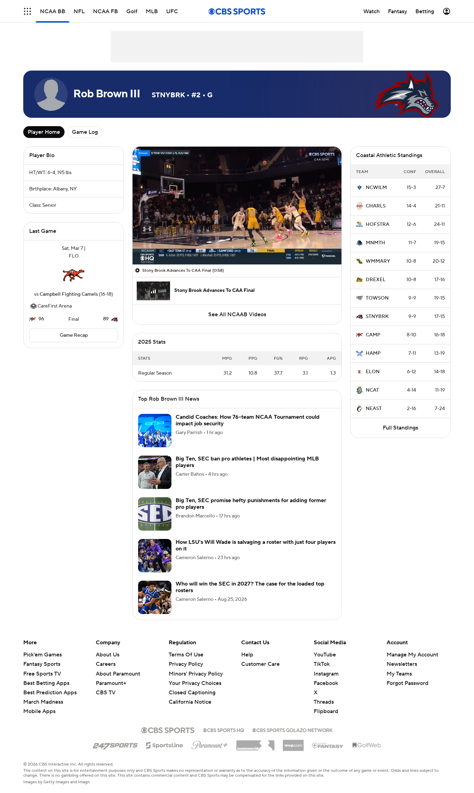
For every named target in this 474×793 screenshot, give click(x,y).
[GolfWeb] (366, 745)
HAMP (373, 353)
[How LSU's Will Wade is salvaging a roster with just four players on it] (154, 555)
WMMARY (378, 261)
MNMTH (375, 243)
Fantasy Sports (41, 664)
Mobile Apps (39, 711)
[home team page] (73, 275)
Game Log (85, 132)
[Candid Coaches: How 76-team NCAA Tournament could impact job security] (154, 430)
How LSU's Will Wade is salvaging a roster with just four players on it (256, 545)
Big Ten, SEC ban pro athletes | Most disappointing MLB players (247, 462)
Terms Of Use (186, 654)
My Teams (399, 673)
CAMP (373, 335)
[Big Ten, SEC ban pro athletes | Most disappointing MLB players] (154, 472)
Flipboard (326, 711)
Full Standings (400, 427)
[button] (27, 11)
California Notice (190, 695)
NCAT (372, 390)
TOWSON (377, 298)
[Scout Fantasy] (328, 745)
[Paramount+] (210, 743)
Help (247, 654)
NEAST (374, 409)
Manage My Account (412, 654)
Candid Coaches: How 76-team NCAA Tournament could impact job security (248, 420)
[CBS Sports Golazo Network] (292, 729)
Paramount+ (111, 683)
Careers (106, 664)
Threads (324, 701)
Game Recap (74, 335)
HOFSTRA (377, 224)
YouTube (325, 654)
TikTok (322, 664)
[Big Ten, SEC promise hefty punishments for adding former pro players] (154, 514)
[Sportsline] (164, 744)
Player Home (44, 132)
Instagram (326, 673)
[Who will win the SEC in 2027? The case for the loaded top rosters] (154, 597)
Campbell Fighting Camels (69, 294)
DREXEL (376, 280)
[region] (237, 205)
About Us (107, 654)
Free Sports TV (42, 673)
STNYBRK (377, 316)
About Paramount (118, 673)
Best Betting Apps (46, 683)
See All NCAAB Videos (237, 314)
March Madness (43, 701)
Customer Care (260, 664)
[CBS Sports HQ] (223, 729)
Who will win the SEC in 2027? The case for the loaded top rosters (250, 587)
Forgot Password (408, 683)
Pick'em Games (42, 654)
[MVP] (293, 742)
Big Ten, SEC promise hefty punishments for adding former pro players (251, 503)
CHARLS (376, 206)
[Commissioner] (255, 742)
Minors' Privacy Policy (196, 673)
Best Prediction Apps (50, 692)
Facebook (326, 683)
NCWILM (376, 188)
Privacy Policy (186, 664)
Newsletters (402, 664)
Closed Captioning (192, 685)
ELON (373, 372)
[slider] (237, 244)
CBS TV (106, 692)
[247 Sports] (115, 744)
